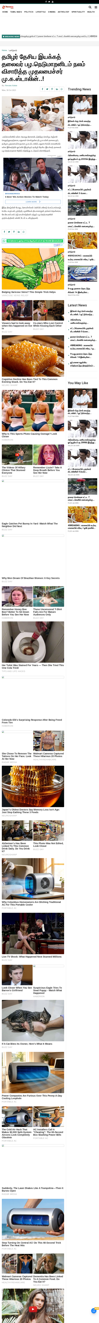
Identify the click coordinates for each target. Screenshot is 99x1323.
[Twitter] (49, 1)
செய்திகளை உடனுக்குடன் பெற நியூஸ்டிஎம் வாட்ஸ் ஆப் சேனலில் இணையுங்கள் (35, 241)
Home (5, 12)
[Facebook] (46, 1)
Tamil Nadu (16, 12)
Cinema (51, 12)
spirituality (78, 12)
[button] (96, 7)
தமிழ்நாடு (13, 50)
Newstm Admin (11, 85)
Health (91, 12)
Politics (28, 12)
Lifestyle (41, 12)
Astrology (63, 12)
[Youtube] (52, 1)
